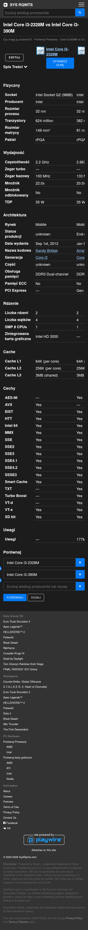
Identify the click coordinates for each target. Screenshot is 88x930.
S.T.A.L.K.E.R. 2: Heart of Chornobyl (25, 687)
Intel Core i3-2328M (57, 51)
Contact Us (9, 817)
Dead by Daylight (13, 658)
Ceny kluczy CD (13, 616)
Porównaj (15, 597)
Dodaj (36, 597)
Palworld (8, 637)
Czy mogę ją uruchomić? (18, 5)
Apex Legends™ (13, 626)
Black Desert (10, 642)
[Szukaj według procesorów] (80, 12)
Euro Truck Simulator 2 (16, 621)
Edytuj (14, 57)
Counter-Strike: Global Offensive (22, 681)
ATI (9, 768)
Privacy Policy (11, 812)
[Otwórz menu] (81, 4)
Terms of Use (11, 807)
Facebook (12, 823)
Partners (8, 801)
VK (8, 828)
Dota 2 (7, 713)
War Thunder (10, 724)
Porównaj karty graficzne (17, 757)
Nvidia (10, 779)
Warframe (9, 648)
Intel (9, 752)
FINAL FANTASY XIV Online (20, 669)
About (6, 791)
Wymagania (10, 676)
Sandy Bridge (47, 250)
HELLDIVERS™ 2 (14, 632)
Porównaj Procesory (46, 39)
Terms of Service (18, 922)
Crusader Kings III (13, 653)
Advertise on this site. (44, 850)
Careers (7, 796)
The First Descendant (15, 729)
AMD (9, 747)
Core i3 (41, 257)
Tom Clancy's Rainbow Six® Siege (23, 664)
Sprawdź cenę (60, 63)
